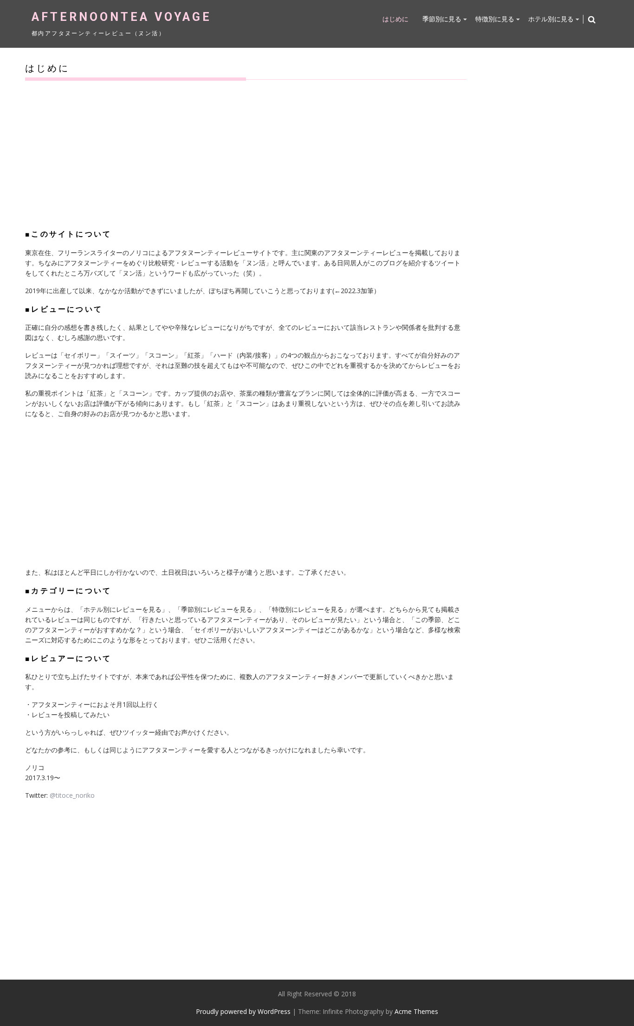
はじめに (395, 18)
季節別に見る (441, 18)
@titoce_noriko (72, 795)
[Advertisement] (245, 154)
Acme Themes (416, 1011)
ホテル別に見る (551, 18)
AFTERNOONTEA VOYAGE (122, 17)
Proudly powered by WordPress (243, 1011)
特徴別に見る (494, 18)
